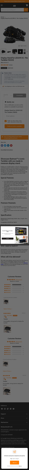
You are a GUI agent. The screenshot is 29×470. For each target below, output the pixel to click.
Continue (7, 238)
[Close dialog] (27, 227)
